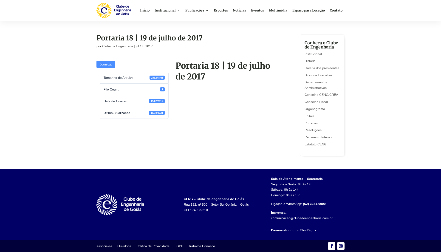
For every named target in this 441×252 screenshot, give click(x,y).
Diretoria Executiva (318, 75)
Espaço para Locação (308, 10)
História (310, 61)
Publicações (194, 10)
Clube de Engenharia (117, 46)
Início (145, 10)
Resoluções (313, 130)
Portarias (311, 123)
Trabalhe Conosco (201, 246)
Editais (309, 116)
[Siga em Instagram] (341, 246)
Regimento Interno (318, 137)
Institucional (165, 10)
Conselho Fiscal (316, 102)
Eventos (257, 10)
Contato (336, 10)
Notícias (239, 10)
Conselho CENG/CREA (321, 94)
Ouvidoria (124, 246)
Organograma (315, 109)
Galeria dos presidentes (322, 68)
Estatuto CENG (316, 144)
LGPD (179, 246)
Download (105, 64)
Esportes (221, 10)
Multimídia (278, 10)
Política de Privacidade (153, 246)
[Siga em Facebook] (331, 246)
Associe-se (104, 246)
